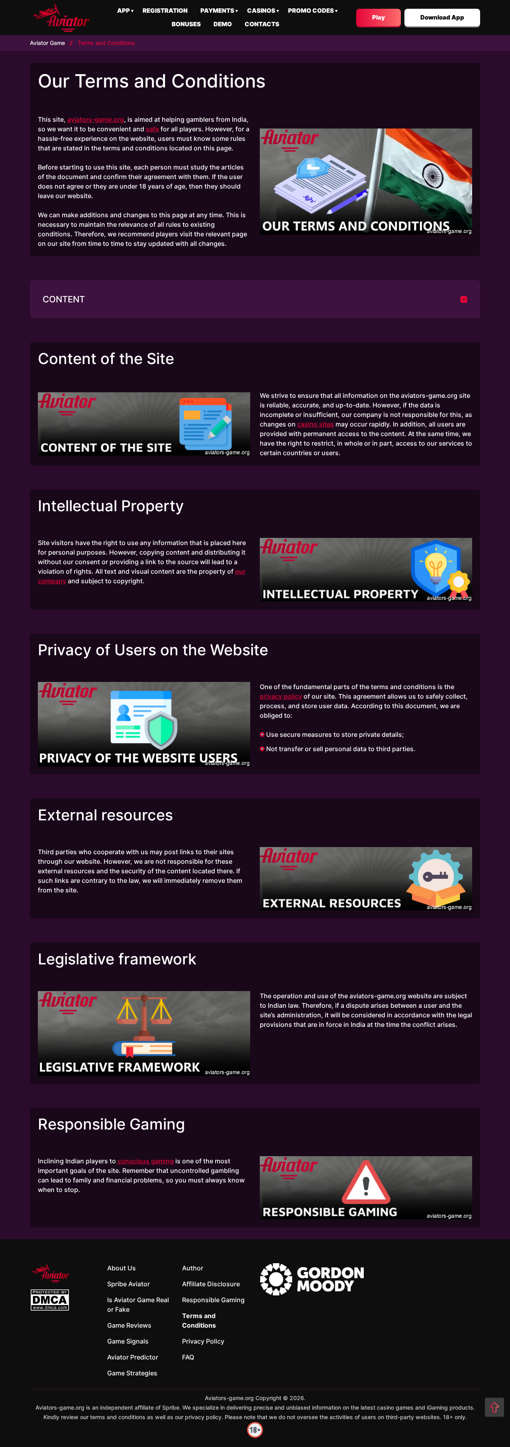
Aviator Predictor (132, 1357)
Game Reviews (129, 1325)
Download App (442, 17)
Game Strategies (132, 1373)
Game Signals (128, 1341)
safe (152, 129)
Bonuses (186, 24)
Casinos (261, 10)
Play (378, 17)
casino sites (315, 424)
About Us (121, 1268)
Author (192, 1268)
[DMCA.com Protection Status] (50, 1300)
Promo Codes (311, 10)
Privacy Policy (203, 1341)
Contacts (262, 24)
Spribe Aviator (128, 1284)
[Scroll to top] (494, 1407)
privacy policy (281, 696)
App (123, 10)
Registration (165, 10)
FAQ (188, 1357)
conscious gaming (146, 1161)
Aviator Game (47, 42)
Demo (223, 24)
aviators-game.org (95, 119)
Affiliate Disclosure (211, 1284)
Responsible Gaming (213, 1300)
